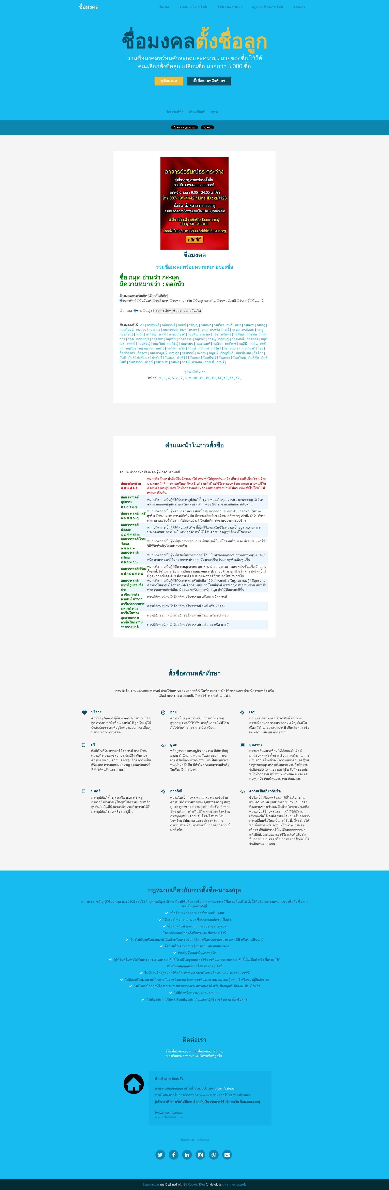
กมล (238, 325)
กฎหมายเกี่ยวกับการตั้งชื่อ (267, 7)
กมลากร (154, 329)
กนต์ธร (219, 325)
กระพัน (193, 334)
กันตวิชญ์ (239, 357)
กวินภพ (203, 348)
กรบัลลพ (248, 329)
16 (231, 378)
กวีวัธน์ (216, 348)
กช (142, 325)
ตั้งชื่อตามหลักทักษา (230, 7)
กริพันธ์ (239, 334)
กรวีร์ (163, 334)
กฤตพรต (252, 339)
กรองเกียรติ (177, 334)
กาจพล (197, 362)
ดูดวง (215, 112)
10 (195, 378)
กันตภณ (224, 357)
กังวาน (201, 353)
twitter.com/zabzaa (168, 1112)
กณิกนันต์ (168, 325)
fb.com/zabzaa (224, 1088)
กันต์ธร (170, 357)
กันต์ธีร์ (182, 357)
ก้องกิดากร (127, 353)
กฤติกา (218, 343)
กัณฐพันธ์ (227, 353)
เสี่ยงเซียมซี (197, 112)
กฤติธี (243, 343)
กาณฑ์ (209, 362)
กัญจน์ (213, 353)
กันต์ (131, 357)
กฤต (131, 339)
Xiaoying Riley (196, 1184)
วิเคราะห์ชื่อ (174, 112)
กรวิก (139, 334)
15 (225, 378)
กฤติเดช (230, 343)
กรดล (236, 329)
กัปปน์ (149, 362)
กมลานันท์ (170, 329)
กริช (216, 334)
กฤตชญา (142, 339)
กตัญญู (193, 325)
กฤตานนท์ (203, 343)
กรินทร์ (226, 334)
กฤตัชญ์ (172, 343)
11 (201, 378)
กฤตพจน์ (238, 339)
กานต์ (220, 362)
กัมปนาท (162, 362)
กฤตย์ (131, 343)
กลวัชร (172, 348)
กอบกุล (174, 353)
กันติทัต (253, 357)
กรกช (193, 329)
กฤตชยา (158, 339)
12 (207, 378)
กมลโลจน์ (127, 329)
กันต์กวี (157, 357)
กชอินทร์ (153, 325)
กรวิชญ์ (151, 334)
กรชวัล (215, 329)
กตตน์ (182, 325)
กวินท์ (192, 348)
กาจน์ (186, 362)
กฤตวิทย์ (159, 343)
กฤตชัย (171, 339)
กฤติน (253, 343)
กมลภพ (249, 325)
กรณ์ (225, 329)
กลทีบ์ (160, 348)
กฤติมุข (131, 348)
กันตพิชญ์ (209, 357)
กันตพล (195, 357)
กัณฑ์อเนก (243, 353)
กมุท (183, 329)
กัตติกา (258, 353)
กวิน (182, 348)
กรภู (260, 329)
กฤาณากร (146, 348)
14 (219, 378)
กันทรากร (136, 362)
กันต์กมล (143, 357)
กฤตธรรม (185, 339)
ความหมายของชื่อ (235, 1184)
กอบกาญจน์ (158, 353)
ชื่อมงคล (164, 7)
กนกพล (206, 325)
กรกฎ (204, 329)
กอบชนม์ (188, 353)
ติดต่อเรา (299, 7)
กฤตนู (211, 339)
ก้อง (260, 348)
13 (213, 378)
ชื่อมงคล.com (151, 1184)
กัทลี (123, 357)
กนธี (229, 325)
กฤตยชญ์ (144, 343)
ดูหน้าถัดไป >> (194, 371)
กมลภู (261, 325)
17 (237, 378)
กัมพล (175, 362)
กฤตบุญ (223, 339)
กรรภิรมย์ (126, 334)
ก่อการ (235, 348)
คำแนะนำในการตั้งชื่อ (193, 7)
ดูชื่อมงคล (169, 81)
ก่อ (226, 348)
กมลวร (141, 329)
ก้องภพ (142, 353)
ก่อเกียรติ (248, 348)
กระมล (205, 334)
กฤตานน (187, 343)
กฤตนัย (200, 339)
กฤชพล (251, 334)
